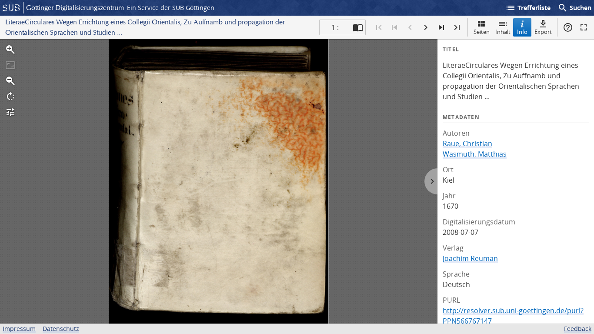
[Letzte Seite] (457, 27)
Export (543, 32)
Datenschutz (61, 328)
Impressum (19, 328)
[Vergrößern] (10, 49)
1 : (335, 27)
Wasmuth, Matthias (475, 154)
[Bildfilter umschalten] (10, 112)
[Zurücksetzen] (10, 65)
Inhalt (503, 32)
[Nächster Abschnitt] (441, 27)
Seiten (482, 32)
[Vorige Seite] (410, 27)
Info (522, 32)
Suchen (574, 8)
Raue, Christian (467, 143)
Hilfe (568, 27)
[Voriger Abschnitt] (394, 27)
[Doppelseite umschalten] (358, 27)
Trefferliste (528, 8)
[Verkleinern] (10, 81)
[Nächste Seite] (426, 27)
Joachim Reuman (470, 258)
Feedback (577, 328)
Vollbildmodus (583, 27)
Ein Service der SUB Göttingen (170, 7)
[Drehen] (10, 96)
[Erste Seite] (379, 27)
